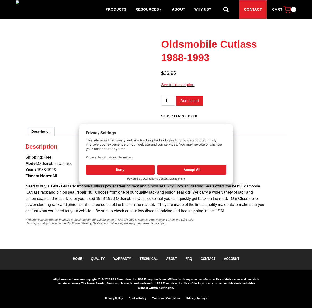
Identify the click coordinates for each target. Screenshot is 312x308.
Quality (98, 259)
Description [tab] (41, 131)
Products (116, 9)
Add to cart (189, 101)
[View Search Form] (226, 9)
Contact (253, 9)
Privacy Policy (114, 298)
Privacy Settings (196, 298)
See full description (177, 85)
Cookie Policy (137, 298)
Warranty (122, 259)
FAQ (189, 259)
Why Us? (202, 9)
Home (77, 259)
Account (231, 259)
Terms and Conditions (166, 298)
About (178, 9)
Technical (149, 259)
